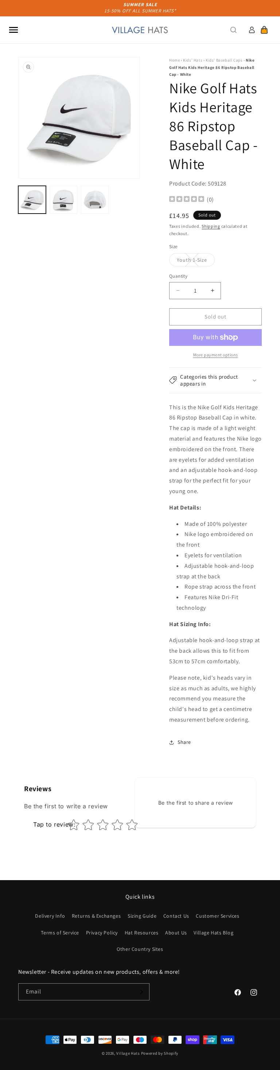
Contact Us (176, 916)
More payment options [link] (215, 355)
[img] (186, 200)
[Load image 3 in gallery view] (95, 200)
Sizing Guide (142, 916)
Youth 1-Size (196, 261)
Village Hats (128, 1053)
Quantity (178, 276)
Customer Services (217, 916)
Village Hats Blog (213, 932)
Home (174, 60)
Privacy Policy (102, 932)
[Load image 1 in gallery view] (32, 200)
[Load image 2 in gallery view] (63, 200)
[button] (13, 30)
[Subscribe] (141, 991)
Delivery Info (50, 916)
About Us (176, 932)
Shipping (211, 226)
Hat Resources (142, 932)
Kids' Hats (192, 60)
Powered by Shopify (160, 1053)
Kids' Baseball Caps (224, 60)
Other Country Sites (140, 949)
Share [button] (184, 742)
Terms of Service (60, 932)
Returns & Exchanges (96, 916)
